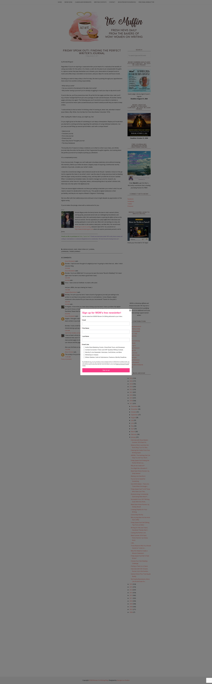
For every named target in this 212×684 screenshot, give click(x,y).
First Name (85, 328)
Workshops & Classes (91, 355)
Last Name (85, 336)
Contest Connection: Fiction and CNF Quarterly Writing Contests (104, 350)
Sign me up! (106, 370)
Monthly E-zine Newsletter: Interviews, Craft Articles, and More (103, 352)
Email (84, 320)
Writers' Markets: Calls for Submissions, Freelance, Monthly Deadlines (105, 357)
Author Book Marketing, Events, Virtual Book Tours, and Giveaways (105, 347)
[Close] (130, 310)
